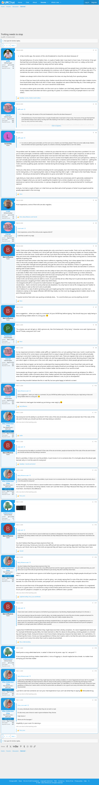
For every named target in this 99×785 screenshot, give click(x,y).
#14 (96, 502)
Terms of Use (69, 781)
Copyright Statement (47, 781)
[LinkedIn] (14, 746)
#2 (96, 104)
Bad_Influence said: (23, 391)
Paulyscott (8, 336)
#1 (96, 50)
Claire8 (8, 115)
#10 (96, 385)
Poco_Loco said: (22, 705)
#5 (96, 223)
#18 (96, 648)
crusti (8, 211)
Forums (43, 2)
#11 (96, 412)
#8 (96, 325)
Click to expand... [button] (56, 126)
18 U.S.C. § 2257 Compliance (31, 781)
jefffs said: (20, 109)
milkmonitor (8, 513)
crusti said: (21, 228)
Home (20, 2)
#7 (96, 307)
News (20, 781)
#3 (96, 132)
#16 (96, 557)
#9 (96, 348)
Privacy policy (78, 781)
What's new (55, 2)
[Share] (93, 50)
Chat (27, 2)
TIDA (55, 781)
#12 (96, 441)
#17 (96, 603)
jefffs (4, 37)
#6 (96, 246)
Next (13, 45)
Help (85, 781)
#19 (96, 671)
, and (28, 217)
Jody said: (20, 447)
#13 (96, 470)
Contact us (61, 781)
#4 (96, 200)
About (35, 2)
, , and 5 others (30, 98)
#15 (96, 525)
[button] (47, 2)
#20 (96, 700)
